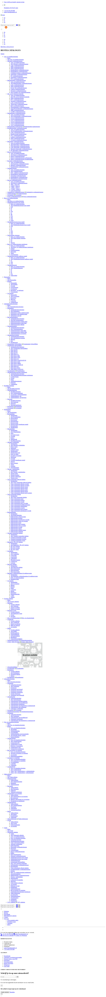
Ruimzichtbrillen (15, 737)
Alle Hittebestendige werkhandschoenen (21, 83)
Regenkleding (11, 414)
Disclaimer (7, 960)
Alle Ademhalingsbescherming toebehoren (22, 375)
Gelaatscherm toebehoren (17, 749)
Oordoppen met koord (16, 690)
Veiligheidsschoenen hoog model (16, 222)
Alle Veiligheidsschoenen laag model (20, 205)
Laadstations (14, 384)
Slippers (13, 242)
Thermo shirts (14, 473)
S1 (11, 213)
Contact (6, 917)
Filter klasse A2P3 (15, 357)
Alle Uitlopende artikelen (17, 835)
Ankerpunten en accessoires (14, 793)
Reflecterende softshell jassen (18, 530)
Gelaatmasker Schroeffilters (14, 344)
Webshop (6, 911)
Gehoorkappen (11, 696)
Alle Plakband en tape (16, 613)
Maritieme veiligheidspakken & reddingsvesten (19, 573)
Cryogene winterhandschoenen (19, 140)
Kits (12, 341)
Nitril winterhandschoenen (17, 138)
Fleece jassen (14, 446)
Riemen (13, 586)
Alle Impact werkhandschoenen (19, 155)
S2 (11, 210)
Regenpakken (14, 418)
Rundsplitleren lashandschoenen (19, 174)
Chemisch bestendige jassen (18, 540)
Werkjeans (13, 457)
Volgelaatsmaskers (12, 326)
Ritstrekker (13, 592)
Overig (12, 378)
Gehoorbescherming (9, 679)
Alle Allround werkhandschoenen (19, 64)
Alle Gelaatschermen (16, 741)
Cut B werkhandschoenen (17, 119)
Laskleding (10, 551)
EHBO (9, 628)
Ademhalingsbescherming (11, 304)
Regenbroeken (14, 421)
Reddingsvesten (15, 579)
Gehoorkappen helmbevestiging (19, 701)
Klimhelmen (10, 406)
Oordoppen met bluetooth (17, 695)
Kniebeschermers (15, 250)
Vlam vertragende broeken (18, 500)
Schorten (13, 466)
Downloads (7, 914)
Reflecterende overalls (16, 527)
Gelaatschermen (11, 738)
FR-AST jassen (15, 549)
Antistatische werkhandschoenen (15, 192)
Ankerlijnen (14, 808)
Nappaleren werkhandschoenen (19, 77)
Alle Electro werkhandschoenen (19, 183)
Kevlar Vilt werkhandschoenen (19, 88)
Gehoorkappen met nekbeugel (18, 707)
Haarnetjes (13, 298)
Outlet (5, 827)
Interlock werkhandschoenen (18, 165)
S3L (12, 217)
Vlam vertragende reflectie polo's (19, 490)
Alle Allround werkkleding (18, 445)
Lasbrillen (13, 763)
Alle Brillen (14, 729)
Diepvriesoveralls (15, 572)
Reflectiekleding (11, 512)
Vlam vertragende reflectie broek (19, 488)
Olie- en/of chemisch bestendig (15, 94)
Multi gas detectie (15, 625)
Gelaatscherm (14, 302)
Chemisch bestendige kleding (15, 533)
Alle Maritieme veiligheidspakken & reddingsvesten (24, 576)
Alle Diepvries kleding (16, 567)
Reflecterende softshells (17, 531)
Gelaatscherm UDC (16, 747)
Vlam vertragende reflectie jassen (19, 487)
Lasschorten (14, 557)
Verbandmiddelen (15, 636)
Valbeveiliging (8, 774)
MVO (8, 924)
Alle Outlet (10, 830)
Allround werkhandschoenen (14, 61)
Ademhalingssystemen (13, 335)
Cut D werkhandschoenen (17, 122)
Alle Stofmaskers (15, 311)
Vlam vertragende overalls (17, 502)
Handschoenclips (15, 594)
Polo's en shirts (14, 454)
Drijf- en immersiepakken (17, 577)
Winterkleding (11, 429)
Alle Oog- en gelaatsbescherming (16, 725)
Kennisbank (7, 956)
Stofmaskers (10, 308)
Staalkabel (13, 783)
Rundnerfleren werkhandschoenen (20, 70)
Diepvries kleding (12, 564)
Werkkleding (7, 409)
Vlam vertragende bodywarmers (19, 509)
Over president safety (12, 920)
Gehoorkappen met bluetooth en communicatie (23, 705)
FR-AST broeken (15, 546)
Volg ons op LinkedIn (8, 935)
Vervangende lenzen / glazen (18, 735)
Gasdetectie (10, 619)
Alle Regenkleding (15, 417)
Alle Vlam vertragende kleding (19, 497)
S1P (12, 207)
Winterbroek (14, 439)
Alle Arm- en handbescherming (15, 59)
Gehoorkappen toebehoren (18, 704)
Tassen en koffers (15, 607)
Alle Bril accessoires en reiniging (19, 753)
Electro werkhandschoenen (14, 180)
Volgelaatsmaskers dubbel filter (19, 332)
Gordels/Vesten (15, 376)
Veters (12, 253)
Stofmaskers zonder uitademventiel (20, 312)
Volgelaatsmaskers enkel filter (18, 330)
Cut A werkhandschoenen (17, 117)
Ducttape (13, 616)
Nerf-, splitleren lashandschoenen (19, 172)
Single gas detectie (15, 624)
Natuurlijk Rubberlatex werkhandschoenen (22, 108)
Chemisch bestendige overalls (18, 537)
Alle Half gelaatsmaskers (17, 320)
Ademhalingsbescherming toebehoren (17, 372)
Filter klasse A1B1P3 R (17, 365)
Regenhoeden (14, 426)
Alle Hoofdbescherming (13, 388)
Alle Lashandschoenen (17, 171)
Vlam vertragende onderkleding (19, 506)
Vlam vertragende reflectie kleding (16, 479)
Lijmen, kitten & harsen (13, 642)
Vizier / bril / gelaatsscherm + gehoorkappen (22, 772)
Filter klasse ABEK (16, 363)
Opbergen (10, 603)
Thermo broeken (15, 475)
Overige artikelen (8, 598)
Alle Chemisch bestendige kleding (19, 536)
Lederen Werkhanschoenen (18, 89)
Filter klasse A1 (15, 354)
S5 (11, 271)
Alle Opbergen (14, 606)
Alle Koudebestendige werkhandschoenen (22, 131)
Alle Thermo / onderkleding (18, 472)
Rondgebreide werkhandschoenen (19, 167)
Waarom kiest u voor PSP (10, 959)
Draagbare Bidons (15, 674)
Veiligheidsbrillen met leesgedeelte (20, 734)
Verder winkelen (5, 992)
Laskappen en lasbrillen (13, 758)
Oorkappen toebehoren (17, 719)
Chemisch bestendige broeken (18, 539)
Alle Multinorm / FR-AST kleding (20, 545)
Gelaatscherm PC (15, 743)
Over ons (6, 918)
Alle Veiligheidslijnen (16, 805)
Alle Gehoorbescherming (13, 682)
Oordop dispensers (15, 693)
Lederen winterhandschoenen (18, 137)
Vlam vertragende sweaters (18, 508)
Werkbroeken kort (15, 452)
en (4, 22)
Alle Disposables (11, 280)
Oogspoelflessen (15, 634)
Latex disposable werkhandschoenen (20, 147)
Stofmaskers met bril (16, 315)
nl (4, 20)
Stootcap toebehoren (16, 405)
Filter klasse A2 (15, 359)
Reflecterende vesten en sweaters (19, 521)
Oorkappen (10, 713)
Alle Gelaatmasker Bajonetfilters (19, 348)
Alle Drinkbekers (15, 673)
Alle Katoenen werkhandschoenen (20, 164)
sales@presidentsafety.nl (10, 12)
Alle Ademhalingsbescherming (15, 306)
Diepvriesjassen (15, 570)
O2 (11, 239)
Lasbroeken (14, 558)
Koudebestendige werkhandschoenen (17, 128)
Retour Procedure (8, 963)
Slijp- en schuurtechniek (13, 618)
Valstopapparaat (15, 784)
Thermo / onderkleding (13, 469)
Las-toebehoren (15, 762)
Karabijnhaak (14, 816)
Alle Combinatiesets (16, 769)
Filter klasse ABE (15, 356)
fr (4, 19)
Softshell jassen (15, 449)
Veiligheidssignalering (13, 640)
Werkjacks (13, 448)
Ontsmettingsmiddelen (16, 639)
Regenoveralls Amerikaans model (19, 424)
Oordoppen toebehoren (17, 692)
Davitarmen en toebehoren (17, 801)
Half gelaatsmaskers (12, 317)
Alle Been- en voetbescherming (15, 201)
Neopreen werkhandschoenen (18, 91)
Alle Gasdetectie (15, 622)
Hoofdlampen (10, 677)
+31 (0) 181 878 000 (9, 10)
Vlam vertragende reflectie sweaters (20, 485)
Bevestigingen (14, 798)
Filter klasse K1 (15, 366)
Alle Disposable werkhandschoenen (20, 144)
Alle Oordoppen (15, 686)
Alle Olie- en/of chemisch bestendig (20, 97)
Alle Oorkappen (15, 716)
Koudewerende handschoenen (18, 134)
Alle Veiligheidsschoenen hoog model (20, 225)
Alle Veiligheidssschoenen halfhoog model (22, 259)
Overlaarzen (14, 289)
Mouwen (13, 299)
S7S (12, 219)
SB (11, 214)
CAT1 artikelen (11, 902)
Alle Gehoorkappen (16, 699)
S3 (11, 208)
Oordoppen (10, 683)
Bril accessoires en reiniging (14, 750)
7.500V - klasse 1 (15, 187)
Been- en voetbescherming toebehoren (17, 244)
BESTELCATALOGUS (7, 46)
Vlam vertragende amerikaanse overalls (21, 510)
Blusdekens (14, 637)
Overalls (13, 286)
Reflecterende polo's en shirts (18, 525)
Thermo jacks (14, 478)
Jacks (12, 433)
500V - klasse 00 (15, 184)
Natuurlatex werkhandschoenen (19, 74)
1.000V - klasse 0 (15, 186)
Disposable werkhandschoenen (15, 141)
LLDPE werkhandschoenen (18, 111)
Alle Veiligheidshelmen (17, 393)
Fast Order (7, 966)
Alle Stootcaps (14, 402)
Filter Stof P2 (14, 351)
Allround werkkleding (13, 442)
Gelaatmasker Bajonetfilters (14, 345)
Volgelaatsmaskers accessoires (18, 333)
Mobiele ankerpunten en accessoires (20, 799)
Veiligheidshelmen (12, 390)
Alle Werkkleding (12, 412)
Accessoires (10, 195)
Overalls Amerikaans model (18, 460)
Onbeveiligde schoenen (13, 235)
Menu (8, 58)
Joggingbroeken (15, 467)
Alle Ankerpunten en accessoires (19, 796)
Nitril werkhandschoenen (17, 68)
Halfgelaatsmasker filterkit (17, 324)
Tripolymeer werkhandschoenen (19, 104)
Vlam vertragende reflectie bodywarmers (21, 493)
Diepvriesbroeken (15, 569)
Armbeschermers (11, 193)
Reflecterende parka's (16, 528)
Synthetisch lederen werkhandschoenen (21, 73)
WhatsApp (7, 965)
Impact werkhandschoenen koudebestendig (22, 159)
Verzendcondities (8, 962)
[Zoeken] (19, 25)
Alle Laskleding (15, 554)
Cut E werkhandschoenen (17, 123)
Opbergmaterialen (15, 825)
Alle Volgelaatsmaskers (17, 329)
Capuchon (13, 301)
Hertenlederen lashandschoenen (19, 178)
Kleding (9, 281)
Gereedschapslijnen (16, 810)
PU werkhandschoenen (17, 76)
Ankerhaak (13, 817)
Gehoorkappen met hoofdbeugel (19, 702)
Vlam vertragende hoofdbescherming (20, 505)
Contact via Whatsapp (21, 935)
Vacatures (9, 923)
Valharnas (13, 790)
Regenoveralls (14, 423)
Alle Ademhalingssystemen (18, 338)
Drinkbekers (10, 670)
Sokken (13, 248)
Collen (12, 595)
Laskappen (13, 765)
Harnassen (10, 786)
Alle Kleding (14, 284)
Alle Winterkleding (16, 432)
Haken (9, 811)
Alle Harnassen (15, 789)
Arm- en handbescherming (11, 56)
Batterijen (13, 382)
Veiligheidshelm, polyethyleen (18, 397)
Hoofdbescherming (9, 385)
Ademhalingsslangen (16, 381)
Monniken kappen (15, 560)
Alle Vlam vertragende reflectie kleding (21, 482)
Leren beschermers (15, 190)
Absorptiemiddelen (12, 667)
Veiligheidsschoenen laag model (15, 202)
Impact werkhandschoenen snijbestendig (21, 158)
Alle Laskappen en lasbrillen (18, 760)
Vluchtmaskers (11, 371)
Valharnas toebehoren (16, 792)
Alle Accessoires (15, 296)
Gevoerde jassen (15, 435)
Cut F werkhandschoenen (17, 125)
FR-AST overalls (15, 548)
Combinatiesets (11, 766)
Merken (6, 913)
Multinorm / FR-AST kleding (15, 542)
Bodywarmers (14, 463)
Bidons (12, 676)
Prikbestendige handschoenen (15, 126)
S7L (12, 216)
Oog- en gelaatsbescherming (11, 722)
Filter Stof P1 (14, 350)
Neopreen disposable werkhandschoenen (21, 149)
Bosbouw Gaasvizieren (17, 746)
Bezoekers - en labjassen (17, 290)
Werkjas (13, 461)
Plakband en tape (11, 610)
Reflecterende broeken (16, 518)
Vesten (12, 464)
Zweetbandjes (11, 668)
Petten (12, 588)
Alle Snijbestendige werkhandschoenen (21, 116)
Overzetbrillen (14, 732)
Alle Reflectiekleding (16, 515)
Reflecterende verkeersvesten (18, 516)
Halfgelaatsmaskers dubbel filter (19, 321)
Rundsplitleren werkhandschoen (19, 71)
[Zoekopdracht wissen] (17, 25)
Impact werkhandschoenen (14, 152)
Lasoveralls (14, 555)
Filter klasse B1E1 (15, 368)
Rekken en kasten (15, 609)
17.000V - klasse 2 (15, 189)
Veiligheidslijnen (11, 802)
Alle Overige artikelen (13, 601)
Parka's (12, 438)
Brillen (9, 726)
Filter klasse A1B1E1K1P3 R (18, 360)
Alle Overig (14, 823)
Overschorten (14, 292)
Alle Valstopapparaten (16, 781)
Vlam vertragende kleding (14, 494)
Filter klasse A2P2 (15, 362)
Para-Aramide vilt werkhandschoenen (20, 92)
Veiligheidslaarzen (12, 265)
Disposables (7, 277)
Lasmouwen (14, 561)
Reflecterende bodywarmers (18, 524)
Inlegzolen (13, 251)
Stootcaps (9, 399)
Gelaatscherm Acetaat (16, 744)
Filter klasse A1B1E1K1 (17, 369)
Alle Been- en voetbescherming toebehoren (22, 247)
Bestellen (12, 992)
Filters (12, 379)
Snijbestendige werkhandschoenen (16, 113)
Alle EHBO (14, 631)
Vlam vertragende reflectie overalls (20, 484)
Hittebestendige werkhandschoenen (16, 80)
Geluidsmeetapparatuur (13, 711)
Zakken (13, 597)
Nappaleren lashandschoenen (18, 175)
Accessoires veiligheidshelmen (19, 394)
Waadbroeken (14, 427)
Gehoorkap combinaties (17, 708)
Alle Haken (14, 814)
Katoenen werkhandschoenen (15, 161)
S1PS (12, 220)
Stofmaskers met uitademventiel (19, 314)
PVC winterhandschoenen (17, 135)
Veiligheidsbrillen (15, 731)
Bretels (12, 591)
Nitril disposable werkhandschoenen (20, 146)
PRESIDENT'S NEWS (10, 916)
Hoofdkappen (14, 342)
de (4, 17)
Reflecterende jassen (16, 522)
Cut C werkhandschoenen (17, 120)
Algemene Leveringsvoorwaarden (13, 957)
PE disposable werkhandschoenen (19, 150)
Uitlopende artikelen (12, 832)
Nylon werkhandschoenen (14, 196)
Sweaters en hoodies (16, 455)
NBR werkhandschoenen (17, 67)
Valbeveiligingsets (12, 819)
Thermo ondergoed (16, 476)
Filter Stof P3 (14, 353)
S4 (11, 272)
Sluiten (2, 54)
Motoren (13, 339)
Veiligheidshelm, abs (16, 396)
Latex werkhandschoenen (17, 65)
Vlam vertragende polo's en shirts (19, 503)
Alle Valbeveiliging (12, 777)
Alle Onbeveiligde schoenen (18, 238)
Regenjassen (14, 420)
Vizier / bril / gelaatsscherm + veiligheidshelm (22, 771)
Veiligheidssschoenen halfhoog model (17, 256)
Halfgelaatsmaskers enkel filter (19, 323)
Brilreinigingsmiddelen (17, 756)
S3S (12, 211)
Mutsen (12, 585)
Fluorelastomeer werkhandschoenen (20, 107)
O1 (11, 241)
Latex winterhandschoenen (18, 132)
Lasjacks (13, 563)
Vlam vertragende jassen (17, 499)
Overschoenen (14, 254)
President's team (11, 921)
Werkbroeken (14, 451)
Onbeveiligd (14, 275)
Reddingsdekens (15, 633)
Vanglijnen (13, 807)
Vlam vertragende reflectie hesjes (19, 491)
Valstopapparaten (11, 778)
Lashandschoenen (12, 168)
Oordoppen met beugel (17, 689)
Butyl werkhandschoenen (17, 105)
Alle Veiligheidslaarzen (17, 268)
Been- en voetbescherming (11, 198)
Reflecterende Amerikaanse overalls (20, 519)
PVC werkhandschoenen (17, 79)
